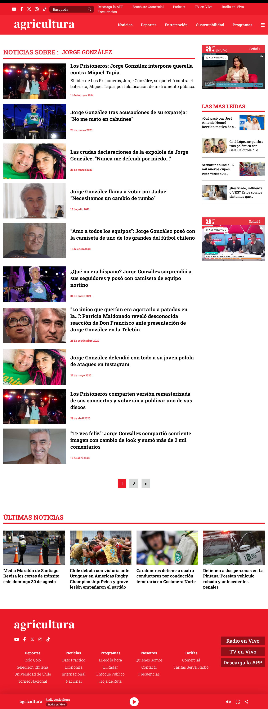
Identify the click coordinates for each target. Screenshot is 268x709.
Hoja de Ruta (110, 681)
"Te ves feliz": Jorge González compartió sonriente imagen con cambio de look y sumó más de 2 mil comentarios (130, 440)
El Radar (110, 667)
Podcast (179, 6)
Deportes (148, 24)
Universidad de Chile (32, 674)
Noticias (125, 24)
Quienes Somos (149, 660)
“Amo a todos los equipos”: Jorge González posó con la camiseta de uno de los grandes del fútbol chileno (132, 234)
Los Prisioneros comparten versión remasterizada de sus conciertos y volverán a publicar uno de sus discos (131, 400)
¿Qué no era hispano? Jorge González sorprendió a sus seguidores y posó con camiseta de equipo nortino (131, 278)
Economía (73, 667)
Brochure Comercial (148, 6)
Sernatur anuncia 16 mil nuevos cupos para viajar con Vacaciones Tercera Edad (218, 169)
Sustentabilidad (210, 24)
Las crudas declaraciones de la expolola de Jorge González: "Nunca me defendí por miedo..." (129, 155)
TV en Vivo (204, 6)
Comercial (191, 660)
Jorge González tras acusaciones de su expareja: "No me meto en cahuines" (128, 115)
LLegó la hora (110, 660)
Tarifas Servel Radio (191, 667)
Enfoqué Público (110, 674)
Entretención (176, 24)
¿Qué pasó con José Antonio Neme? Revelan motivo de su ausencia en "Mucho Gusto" (219, 122)
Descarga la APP (110, 6)
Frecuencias (107, 11)
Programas (242, 24)
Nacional (74, 681)
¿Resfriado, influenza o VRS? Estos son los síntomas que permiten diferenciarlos (246, 192)
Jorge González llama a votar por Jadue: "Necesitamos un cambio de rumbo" (118, 194)
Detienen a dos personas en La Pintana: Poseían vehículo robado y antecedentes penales (233, 579)
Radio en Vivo (233, 6)
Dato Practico (73, 660)
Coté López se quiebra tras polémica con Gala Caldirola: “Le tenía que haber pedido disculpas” (246, 145)
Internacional (73, 674)
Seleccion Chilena (32, 667)
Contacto (149, 667)
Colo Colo (32, 660)
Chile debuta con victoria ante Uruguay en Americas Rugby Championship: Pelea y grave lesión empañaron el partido (99, 579)
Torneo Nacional (32, 681)
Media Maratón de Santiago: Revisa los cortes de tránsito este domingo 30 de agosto (31, 576)
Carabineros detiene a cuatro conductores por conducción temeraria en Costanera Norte (166, 576)
